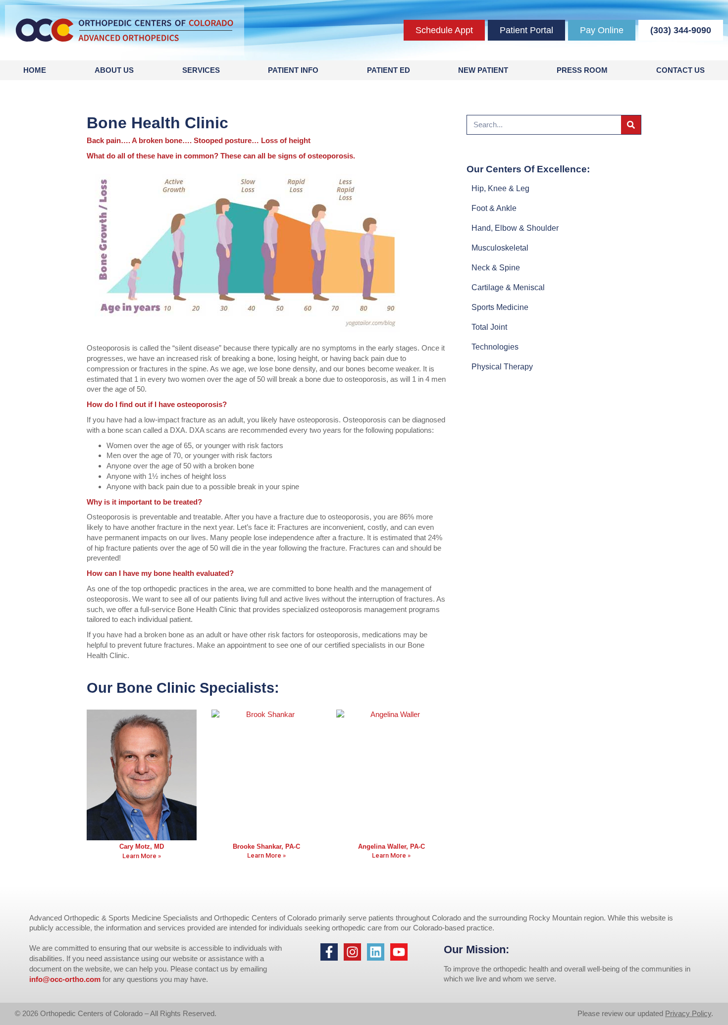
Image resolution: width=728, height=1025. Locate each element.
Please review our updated (621, 1013)
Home (34, 70)
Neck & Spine (495, 267)
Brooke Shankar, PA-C (266, 846)
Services (201, 70)
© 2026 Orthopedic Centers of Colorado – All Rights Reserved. (115, 1013)
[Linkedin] (375, 952)
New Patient (483, 70)
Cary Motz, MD (141, 846)
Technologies (495, 347)
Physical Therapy (502, 366)
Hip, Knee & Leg (500, 188)
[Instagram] (352, 952)
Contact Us (680, 70)
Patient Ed (388, 70)
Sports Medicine (499, 307)
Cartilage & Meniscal (508, 287)
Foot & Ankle (494, 208)
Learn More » (141, 856)
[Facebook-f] (329, 952)
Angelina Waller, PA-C (391, 846)
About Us (114, 70)
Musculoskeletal (499, 248)
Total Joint (489, 327)
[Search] (631, 124)
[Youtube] (399, 952)
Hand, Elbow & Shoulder (515, 228)
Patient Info (293, 70)
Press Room (582, 70)
